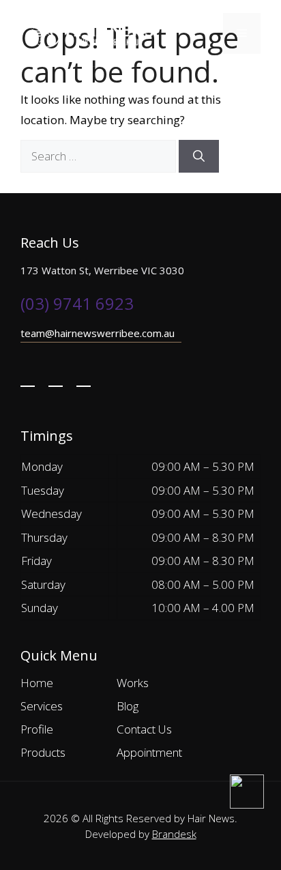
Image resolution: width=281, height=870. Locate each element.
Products (42, 752)
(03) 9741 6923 (77, 303)
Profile (36, 729)
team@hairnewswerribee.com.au (97, 333)
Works (133, 683)
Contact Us (144, 729)
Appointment (149, 752)
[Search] (199, 156)
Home (36, 683)
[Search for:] (99, 156)
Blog (127, 706)
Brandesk (174, 834)
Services (41, 706)
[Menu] (242, 33)
